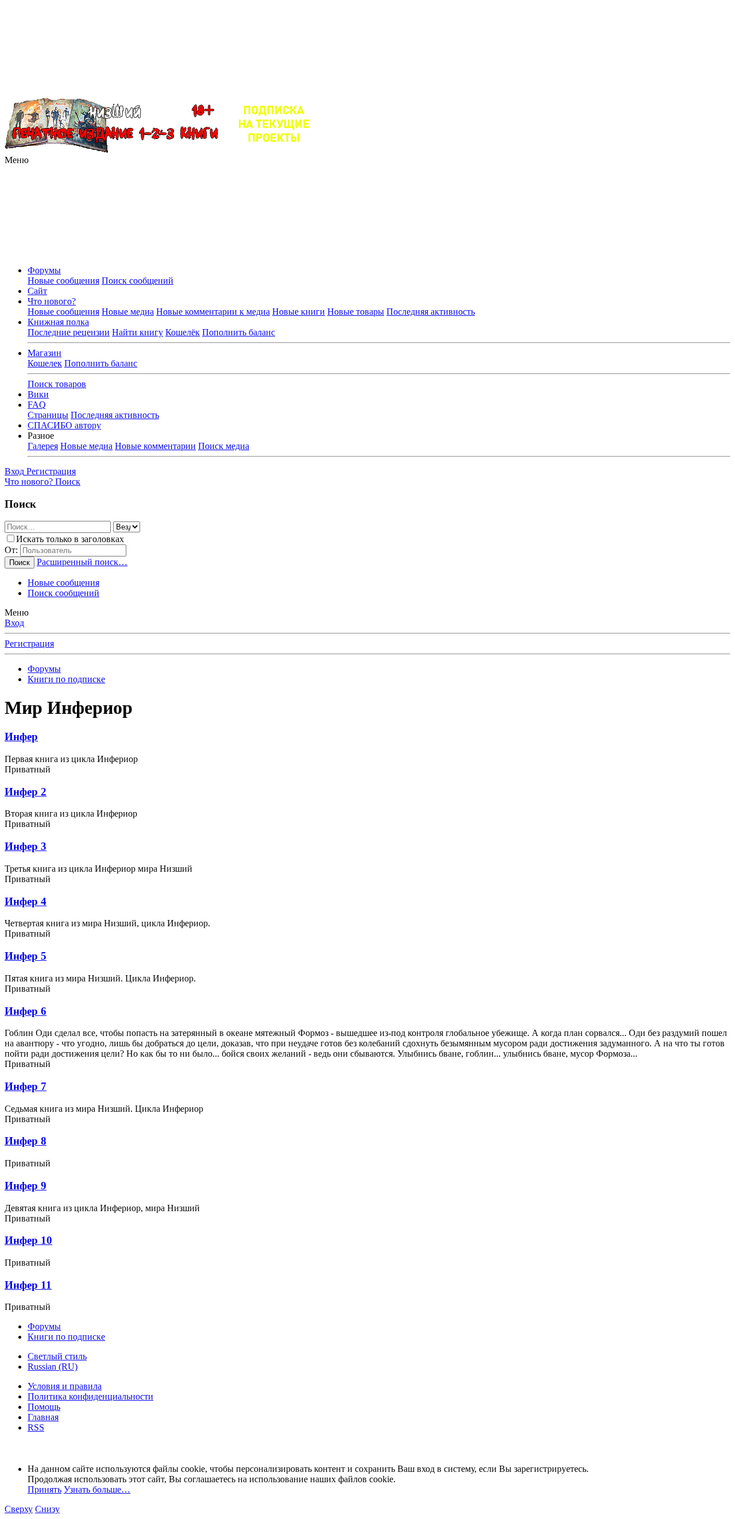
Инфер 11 (28, 1285)
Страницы (48, 415)
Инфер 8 (26, 1141)
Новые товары (355, 311)
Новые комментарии (155, 446)
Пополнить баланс (238, 332)
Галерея (43, 446)
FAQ (37, 404)
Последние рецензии (69, 332)
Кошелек (45, 363)
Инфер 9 (26, 1186)
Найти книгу (137, 332)
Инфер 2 (26, 792)
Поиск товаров (57, 384)
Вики (38, 394)
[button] (17, 160)
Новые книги (298, 311)
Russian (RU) (53, 1366)
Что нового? (52, 301)
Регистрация (29, 643)
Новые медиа (128, 311)
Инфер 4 (26, 901)
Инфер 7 (26, 1086)
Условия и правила (65, 1386)
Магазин (44, 353)
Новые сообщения (63, 280)
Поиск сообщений (137, 280)
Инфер (21, 736)
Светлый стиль (57, 1356)
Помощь (44, 1407)
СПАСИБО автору (64, 425)
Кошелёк (182, 332)
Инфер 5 (26, 956)
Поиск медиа (223, 446)
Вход (14, 623)
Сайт (37, 291)
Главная (43, 1417)
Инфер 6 (26, 1011)
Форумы (44, 270)
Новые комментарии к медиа (213, 311)
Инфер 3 (26, 846)
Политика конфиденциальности (90, 1396)
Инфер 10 (28, 1240)
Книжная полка (58, 322)
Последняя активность (430, 311)
